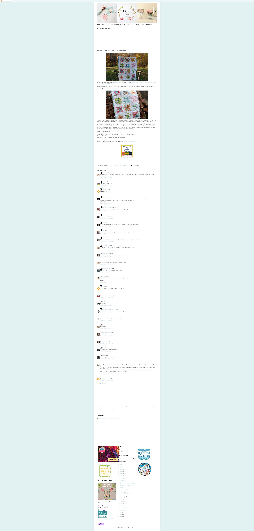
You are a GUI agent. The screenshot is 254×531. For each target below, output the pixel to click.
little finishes (122, 481)
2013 (121, 475)
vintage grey (105, 260)
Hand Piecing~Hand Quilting (116, 24)
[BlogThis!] (134, 165)
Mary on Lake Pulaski (107, 268)
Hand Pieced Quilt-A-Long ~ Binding (127, 489)
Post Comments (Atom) (108, 408)
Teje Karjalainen (106, 245)
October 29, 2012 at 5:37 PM (106, 328)
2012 (121, 476)
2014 (121, 473)
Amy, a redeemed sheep (107, 324)
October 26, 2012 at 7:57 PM (106, 203)
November (123, 478)
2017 (121, 467)
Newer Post (99, 406)
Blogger (135, 527)
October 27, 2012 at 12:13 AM (106, 233)
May (122, 503)
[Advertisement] (127, 39)
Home (98, 24)
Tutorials (130, 24)
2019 (121, 464)
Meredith (104, 377)
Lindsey (104, 197)
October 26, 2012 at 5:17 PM (106, 177)
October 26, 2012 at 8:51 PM (106, 210)
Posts (121, 449)
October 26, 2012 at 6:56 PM (106, 193)
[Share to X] (136, 165)
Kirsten (103, 237)
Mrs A (103, 301)
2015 (121, 471)
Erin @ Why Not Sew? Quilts (118, 165)
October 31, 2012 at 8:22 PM (106, 335)
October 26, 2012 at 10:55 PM (106, 218)
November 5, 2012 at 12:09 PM (106, 372)
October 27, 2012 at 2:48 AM (106, 249)
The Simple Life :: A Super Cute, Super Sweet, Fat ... (127, 493)
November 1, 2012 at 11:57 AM (106, 343)
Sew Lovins (104, 172)
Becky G (104, 362)
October (122, 480)
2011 (121, 512)
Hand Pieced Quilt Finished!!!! (126, 485)
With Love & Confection (107, 207)
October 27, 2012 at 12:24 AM (106, 241)
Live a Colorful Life (106, 332)
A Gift (121, 487)
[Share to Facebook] (137, 165)
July (122, 499)
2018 (121, 466)
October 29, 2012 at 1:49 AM (106, 320)
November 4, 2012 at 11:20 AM (106, 358)
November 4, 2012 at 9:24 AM (106, 351)
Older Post (154, 406)
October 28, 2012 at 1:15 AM (106, 305)
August (122, 497)
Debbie (103, 222)
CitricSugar (104, 294)
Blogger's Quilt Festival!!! (129, 141)
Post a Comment (102, 383)
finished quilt (117, 82)
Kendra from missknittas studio (109, 309)
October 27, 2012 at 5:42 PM (106, 272)
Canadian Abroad (106, 253)
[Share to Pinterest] (138, 165)
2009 (121, 516)
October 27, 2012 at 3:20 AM (106, 256)
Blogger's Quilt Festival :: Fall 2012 (127, 483)
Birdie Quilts (139, 24)
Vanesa (104, 317)
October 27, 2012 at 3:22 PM (106, 264)
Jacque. (103, 215)
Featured (149, 24)
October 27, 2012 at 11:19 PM (106, 297)
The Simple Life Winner (125, 490)
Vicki (103, 286)
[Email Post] (131, 165)
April (122, 505)
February (123, 508)
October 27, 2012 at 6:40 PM (106, 289)
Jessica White (105, 340)
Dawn (103, 230)
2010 (121, 514)
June (122, 501)
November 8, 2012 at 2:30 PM (106, 380)
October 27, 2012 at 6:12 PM (106, 282)
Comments (122, 451)
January (122, 510)
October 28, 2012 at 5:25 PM (106, 312)
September (123, 496)
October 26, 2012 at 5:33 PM (106, 185)
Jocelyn (103, 181)
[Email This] (133, 165)
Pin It (98, 161)
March (122, 506)
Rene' (103, 347)
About (104, 24)
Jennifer (104, 276)
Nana (103, 355)
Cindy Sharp (104, 189)
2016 (121, 469)
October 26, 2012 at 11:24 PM (106, 226)
